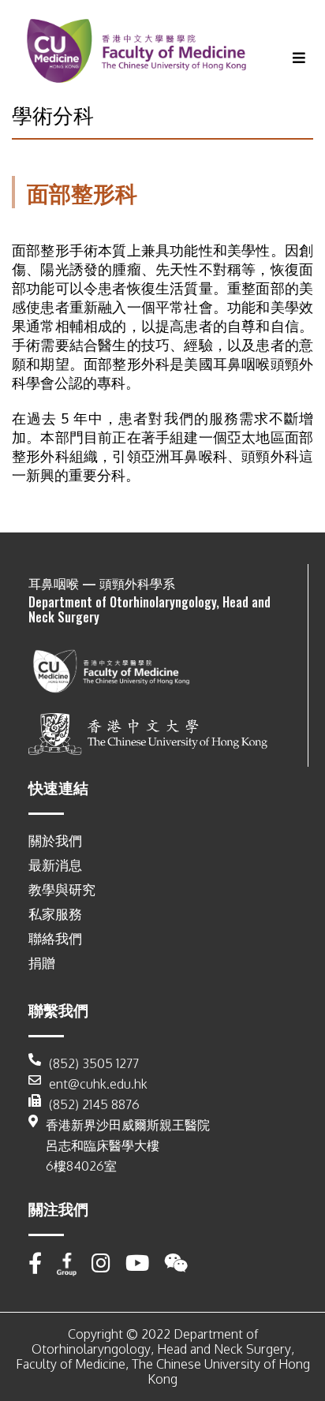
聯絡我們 (55, 938)
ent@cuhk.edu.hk (98, 1084)
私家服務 (55, 914)
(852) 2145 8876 (94, 1104)
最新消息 (55, 865)
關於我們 (55, 840)
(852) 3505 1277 (94, 1063)
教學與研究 (61, 889)
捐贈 (41, 963)
